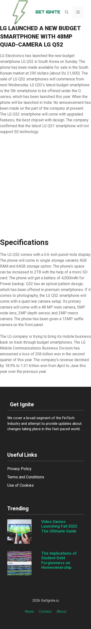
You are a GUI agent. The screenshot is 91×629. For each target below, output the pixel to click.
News (29, 611)
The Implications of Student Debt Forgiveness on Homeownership (59, 560)
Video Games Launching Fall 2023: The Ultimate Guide (59, 526)
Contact (45, 611)
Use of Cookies (20, 485)
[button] (66, 12)
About (61, 611)
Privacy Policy (19, 468)
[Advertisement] (45, 186)
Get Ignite (47, 12)
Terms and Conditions (25, 477)
